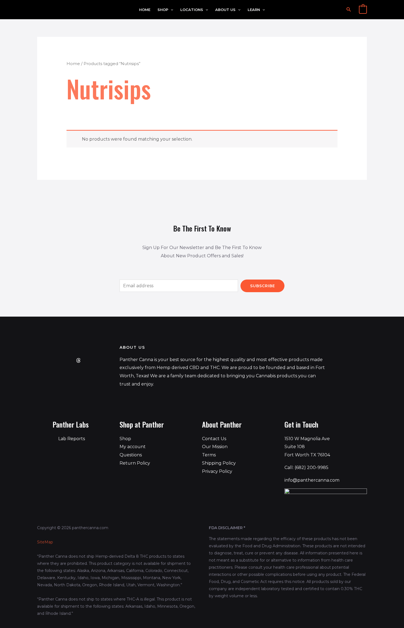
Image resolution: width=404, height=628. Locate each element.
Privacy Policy (217, 471)
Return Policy (135, 463)
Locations (191, 10)
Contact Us (214, 438)
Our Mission (215, 446)
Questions (131, 454)
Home (144, 10)
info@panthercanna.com (311, 480)
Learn (254, 10)
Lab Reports (71, 438)
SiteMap (45, 542)
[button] (170, 10)
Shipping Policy (219, 463)
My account (133, 446)
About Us (225, 10)
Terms (209, 454)
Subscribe (262, 285)
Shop (162, 10)
